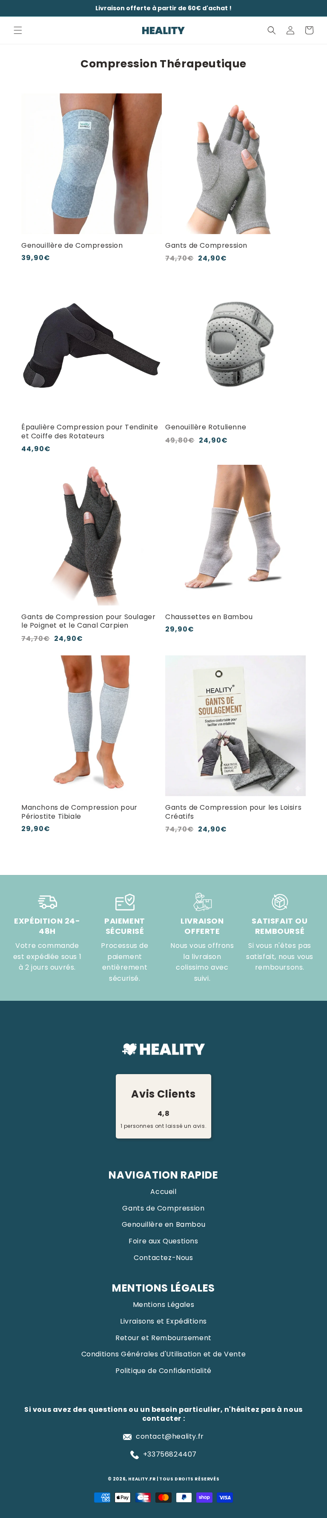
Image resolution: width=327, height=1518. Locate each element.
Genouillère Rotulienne (205, 427)
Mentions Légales (164, 1304)
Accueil (163, 1191)
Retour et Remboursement (163, 1338)
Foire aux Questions (163, 1241)
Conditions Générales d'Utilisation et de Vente (163, 1354)
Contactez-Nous (163, 1258)
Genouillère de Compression (72, 245)
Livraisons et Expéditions (163, 1321)
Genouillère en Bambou (164, 1224)
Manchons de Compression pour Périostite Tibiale (79, 812)
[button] (18, 30)
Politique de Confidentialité (163, 1371)
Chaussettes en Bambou (209, 617)
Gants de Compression (206, 245)
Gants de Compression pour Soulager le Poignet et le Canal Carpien (88, 622)
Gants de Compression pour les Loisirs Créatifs (233, 812)
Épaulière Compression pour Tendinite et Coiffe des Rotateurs (89, 432)
